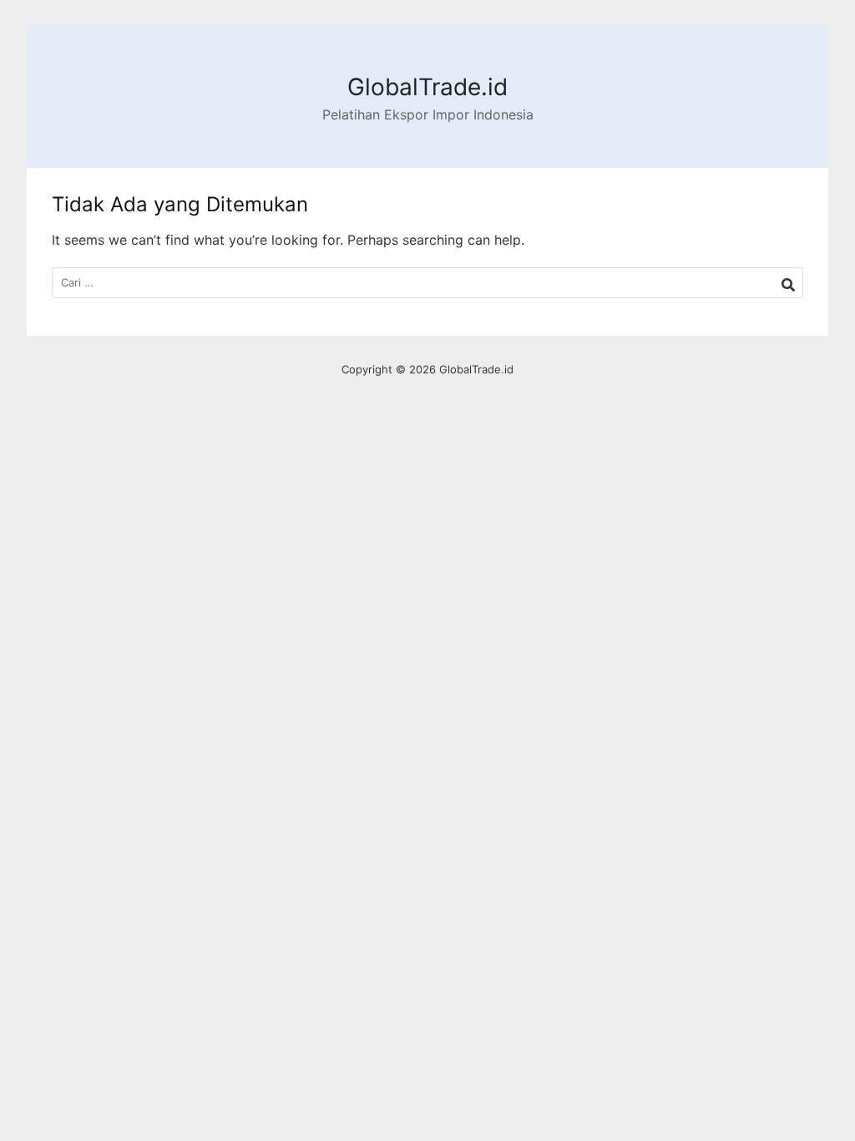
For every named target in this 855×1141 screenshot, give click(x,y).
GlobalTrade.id (427, 87)
